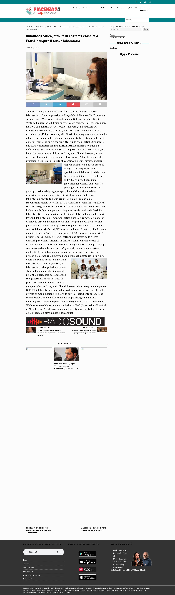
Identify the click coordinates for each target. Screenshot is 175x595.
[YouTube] (145, 2)
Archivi (112, 35)
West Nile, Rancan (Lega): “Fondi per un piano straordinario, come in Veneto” (66, 366)
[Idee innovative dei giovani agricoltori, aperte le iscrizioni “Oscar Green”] (39, 436)
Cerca (146, 29)
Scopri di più (118, 567)
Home (25, 560)
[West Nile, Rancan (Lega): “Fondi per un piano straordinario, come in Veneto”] (66, 354)
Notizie (39, 27)
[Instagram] (150, 2)
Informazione (28, 571)
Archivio (26, 564)
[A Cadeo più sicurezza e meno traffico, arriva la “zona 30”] (94, 436)
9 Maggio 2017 (34, 48)
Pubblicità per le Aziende (31, 575)
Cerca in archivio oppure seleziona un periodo (127, 26)
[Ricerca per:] (137, 20)
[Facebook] (136, 2)
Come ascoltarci (28, 568)
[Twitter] (141, 2)
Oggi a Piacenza (129, 54)
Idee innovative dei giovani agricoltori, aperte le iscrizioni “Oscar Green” (38, 530)
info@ (121, 564)
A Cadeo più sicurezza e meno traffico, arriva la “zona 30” (93, 529)
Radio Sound (27, 579)
